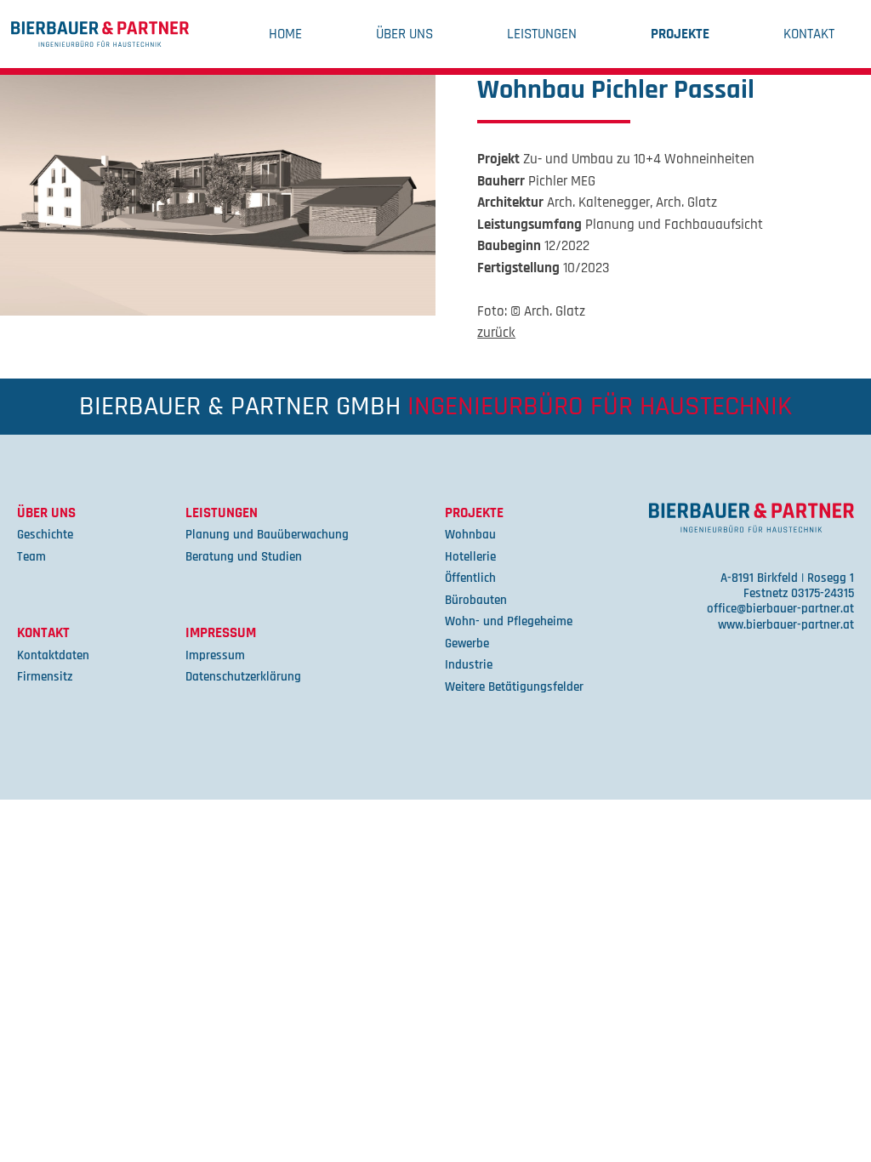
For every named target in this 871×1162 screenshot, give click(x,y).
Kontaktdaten (53, 655)
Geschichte (45, 534)
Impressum (220, 633)
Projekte (680, 34)
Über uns (404, 34)
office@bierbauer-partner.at (780, 608)
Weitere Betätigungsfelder (514, 687)
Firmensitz (44, 676)
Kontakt (808, 34)
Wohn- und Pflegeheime (508, 621)
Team (31, 556)
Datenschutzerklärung (243, 676)
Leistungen (542, 34)
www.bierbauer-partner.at (786, 624)
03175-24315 (822, 593)
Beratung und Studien (243, 556)
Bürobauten (476, 600)
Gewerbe (467, 643)
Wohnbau (470, 534)
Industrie (468, 664)
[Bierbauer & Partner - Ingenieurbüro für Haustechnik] (100, 34)
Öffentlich (470, 578)
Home (285, 34)
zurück (496, 333)
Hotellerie (470, 556)
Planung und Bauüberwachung (267, 534)
